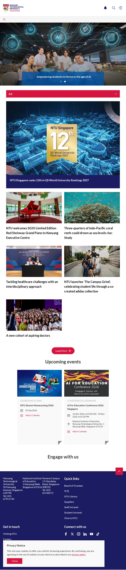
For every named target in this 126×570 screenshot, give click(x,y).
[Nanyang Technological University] (53, 8)
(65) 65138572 (47, 491)
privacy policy (78, 554)
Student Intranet (73, 512)
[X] (72, 534)
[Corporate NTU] (4, 19)
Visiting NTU (10, 533)
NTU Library (70, 496)
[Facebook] (66, 534)
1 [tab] (61, 81)
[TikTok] (98, 534)
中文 (66, 491)
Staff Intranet (71, 507)
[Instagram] (78, 534)
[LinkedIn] (85, 534)
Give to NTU (70, 518)
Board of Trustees (73, 485)
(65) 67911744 (8, 497)
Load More (61, 350)
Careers (7, 539)
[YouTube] (91, 534)
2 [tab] (65, 81)
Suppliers (69, 501)
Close (15, 560)
